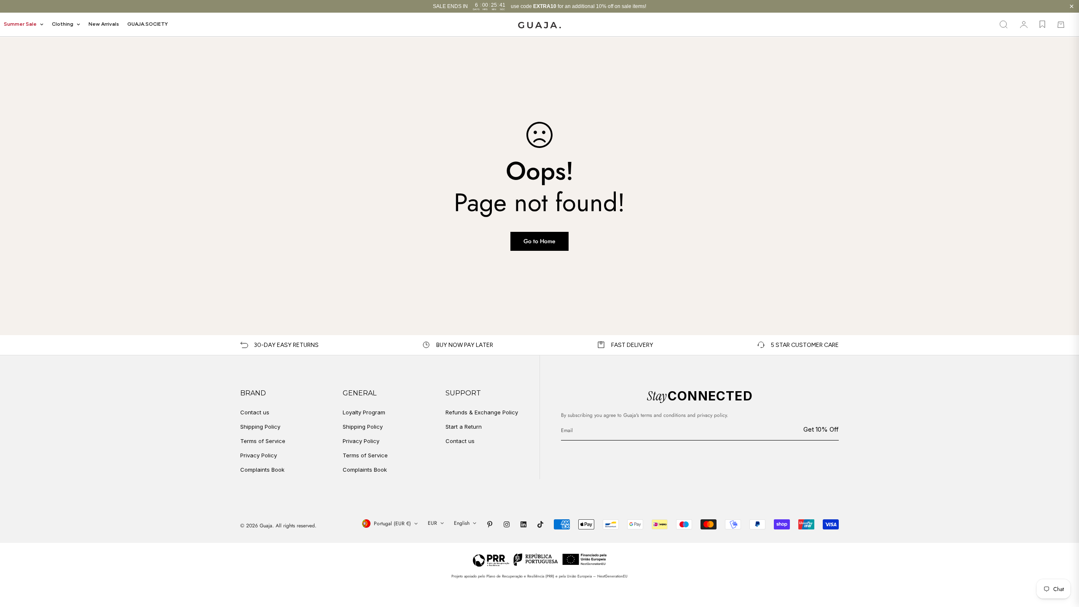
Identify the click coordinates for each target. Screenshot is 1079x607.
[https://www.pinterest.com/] (489, 524)
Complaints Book (262, 469)
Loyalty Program (364, 412)
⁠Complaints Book (365, 469)
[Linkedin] (523, 524)
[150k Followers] (506, 524)
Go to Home (539, 241)
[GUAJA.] (539, 24)
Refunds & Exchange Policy (482, 412)
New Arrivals (104, 24)
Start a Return (464, 426)
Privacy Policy (258, 455)
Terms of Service (262, 441)
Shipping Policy (260, 426)
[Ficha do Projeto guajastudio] (539, 559)
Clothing (62, 24)
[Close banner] (1071, 6)
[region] (539, 6)
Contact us (254, 412)
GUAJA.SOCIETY (147, 24)
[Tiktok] (540, 524)
